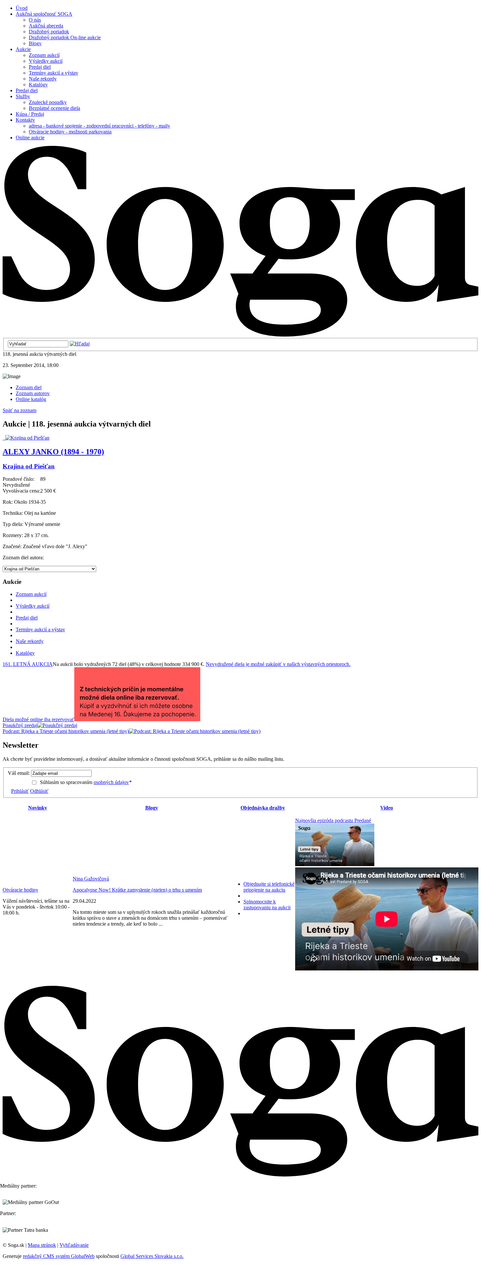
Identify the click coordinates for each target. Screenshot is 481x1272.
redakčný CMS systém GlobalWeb (59, 1256)
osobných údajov (111, 782)
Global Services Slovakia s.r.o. (152, 1256)
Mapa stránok (42, 1245)
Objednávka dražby (262, 807)
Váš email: (19, 773)
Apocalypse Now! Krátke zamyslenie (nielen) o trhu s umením (137, 890)
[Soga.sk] (240, 335)
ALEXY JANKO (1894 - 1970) (53, 451)
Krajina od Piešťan (29, 466)
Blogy (151, 807)
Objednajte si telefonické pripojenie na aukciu (268, 887)
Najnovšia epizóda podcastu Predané (333, 820)
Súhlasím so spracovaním (86, 782)
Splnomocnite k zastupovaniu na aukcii (267, 904)
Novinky (37, 807)
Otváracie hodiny (20, 890)
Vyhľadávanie (74, 1245)
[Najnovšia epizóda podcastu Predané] (334, 864)
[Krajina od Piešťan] (26, 438)
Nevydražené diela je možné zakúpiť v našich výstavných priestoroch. (278, 664)
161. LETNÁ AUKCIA (28, 664)
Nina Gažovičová (91, 878)
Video (386, 807)
